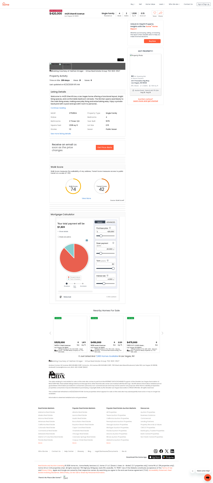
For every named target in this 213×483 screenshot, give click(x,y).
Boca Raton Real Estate (81, 421)
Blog (89, 451)
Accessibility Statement (158, 470)
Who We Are (43, 451)
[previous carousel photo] (52, 41)
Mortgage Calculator (62, 214)
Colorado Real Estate (46, 427)
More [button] (40, 443)
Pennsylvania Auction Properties (119, 421)
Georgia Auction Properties (117, 424)
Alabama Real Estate (46, 412)
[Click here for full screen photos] (122, 23)
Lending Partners (147, 421)
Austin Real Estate (79, 418)
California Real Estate (46, 424)
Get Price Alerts (104, 147)
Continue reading (58, 108)
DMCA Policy (64, 472)
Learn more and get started (145, 101)
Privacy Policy (47, 470)
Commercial (146, 418)
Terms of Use (167, 468)
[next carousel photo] (122, 41)
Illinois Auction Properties (116, 437)
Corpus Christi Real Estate (82, 440)
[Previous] (51, 333)
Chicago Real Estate (80, 434)
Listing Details (58, 91)
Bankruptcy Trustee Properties (152, 431)
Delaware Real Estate (46, 434)
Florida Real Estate (45, 440)
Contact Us (56, 451)
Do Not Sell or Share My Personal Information (87, 472)
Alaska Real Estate (45, 415)
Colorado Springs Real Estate (84, 437)
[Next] (161, 333)
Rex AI (124, 451)
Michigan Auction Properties (117, 427)
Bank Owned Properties (150, 434)
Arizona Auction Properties (116, 434)
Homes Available (107, 356)
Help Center (69, 451)
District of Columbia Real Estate (50, 437)
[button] (133, 4)
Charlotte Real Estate (80, 431)
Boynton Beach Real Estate (83, 424)
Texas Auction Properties (116, 415)
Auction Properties (148, 412)
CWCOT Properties (148, 427)
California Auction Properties (117, 418)
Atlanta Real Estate (79, 412)
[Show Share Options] (161, 13)
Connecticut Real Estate (47, 431)
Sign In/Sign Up (203, 4)
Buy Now (152, 41)
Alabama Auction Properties (117, 440)
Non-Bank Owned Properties (152, 437)
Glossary (80, 451)
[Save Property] (155, 13)
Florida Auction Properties (116, 431)
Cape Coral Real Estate (81, 427)
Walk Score (57, 167)
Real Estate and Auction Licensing (51, 465)
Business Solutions (148, 415)
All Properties (111, 412)
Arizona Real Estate (45, 418)
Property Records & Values (151, 424)
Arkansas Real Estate (46, 421)
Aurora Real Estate (79, 415)
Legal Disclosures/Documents (106, 451)
